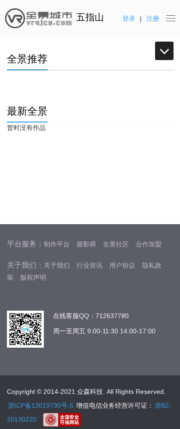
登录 (128, 18)
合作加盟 (149, 244)
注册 (152, 18)
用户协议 (122, 265)
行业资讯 (89, 265)
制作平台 (57, 244)
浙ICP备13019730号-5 (40, 405)
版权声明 (33, 277)
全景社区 (116, 244)
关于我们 (57, 265)
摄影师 (86, 244)
